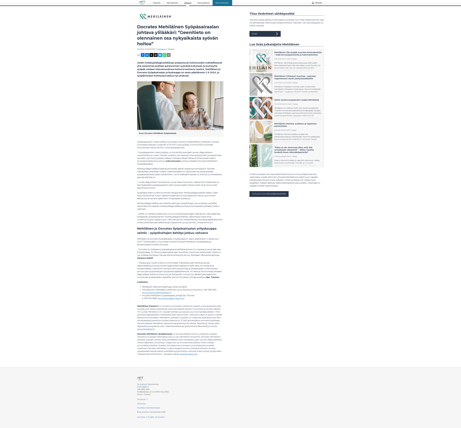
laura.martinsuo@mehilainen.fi (156, 292)
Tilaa (254, 34)
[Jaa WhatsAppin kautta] (164, 55)
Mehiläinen (161, 49)
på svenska (159, 417)
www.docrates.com (188, 354)
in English (150, 417)
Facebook (141, 399)
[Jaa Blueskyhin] (160, 55)
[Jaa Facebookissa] (143, 55)
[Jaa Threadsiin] (156, 55)
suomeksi (141, 417)
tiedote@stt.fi (143, 387)
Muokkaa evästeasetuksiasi (148, 408)
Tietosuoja (141, 404)
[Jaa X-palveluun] (151, 55)
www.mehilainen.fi (146, 329)
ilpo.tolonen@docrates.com (171, 298)
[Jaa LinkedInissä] (147, 55)
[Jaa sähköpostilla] (169, 55)
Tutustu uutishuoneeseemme (269, 194)
